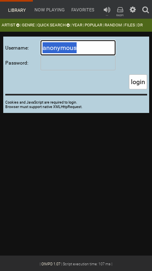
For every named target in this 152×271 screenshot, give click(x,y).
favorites (82, 10)
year (77, 25)
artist (9, 25)
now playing (49, 10)
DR (140, 25)
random (113, 25)
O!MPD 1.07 (50, 264)
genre (28, 25)
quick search (51, 25)
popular (93, 25)
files (129, 25)
